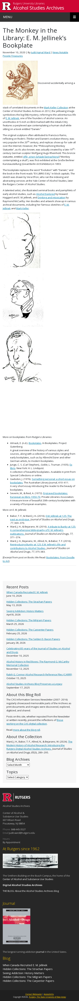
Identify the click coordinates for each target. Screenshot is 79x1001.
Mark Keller (22, 208)
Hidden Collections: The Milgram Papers (28, 620)
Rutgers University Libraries (29, 3)
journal (40, 951)
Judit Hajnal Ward (41, 52)
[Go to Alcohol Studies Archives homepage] (16, 800)
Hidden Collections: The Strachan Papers (29, 601)
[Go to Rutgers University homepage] (6, 6)
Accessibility (49, 994)
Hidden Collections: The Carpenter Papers (29, 629)
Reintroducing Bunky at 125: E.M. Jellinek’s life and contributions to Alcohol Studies (38, 546)
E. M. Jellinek (12, 118)
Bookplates (35, 443)
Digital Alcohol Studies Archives (22, 885)
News (56, 52)
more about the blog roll (26, 729)
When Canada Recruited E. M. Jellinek (27, 592)
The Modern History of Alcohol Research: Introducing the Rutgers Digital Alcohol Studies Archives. (39, 745)
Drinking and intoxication (51, 197)
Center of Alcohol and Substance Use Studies (28, 879)
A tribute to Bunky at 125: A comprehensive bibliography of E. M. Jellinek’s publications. (43, 530)
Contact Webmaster (33, 994)
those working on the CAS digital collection (34, 721)
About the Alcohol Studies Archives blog (37, 891)
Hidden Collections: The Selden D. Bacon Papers (33, 639)
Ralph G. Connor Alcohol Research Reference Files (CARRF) (39, 674)
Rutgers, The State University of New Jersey (47, 997)
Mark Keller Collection (56, 107)
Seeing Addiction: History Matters (25, 611)
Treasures (17, 56)
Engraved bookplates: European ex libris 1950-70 (39, 495)
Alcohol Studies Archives (38, 7)
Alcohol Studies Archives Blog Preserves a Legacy (34, 684)
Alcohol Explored (45, 194)
